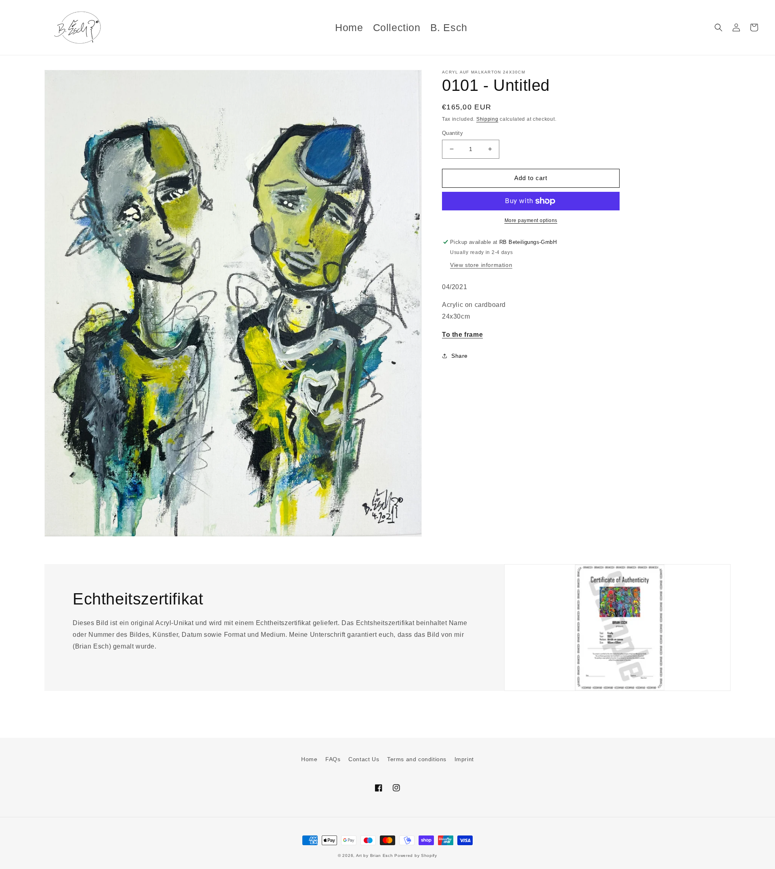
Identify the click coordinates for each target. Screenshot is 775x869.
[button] (718, 27)
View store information (481, 265)
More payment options (531, 220)
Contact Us (363, 759)
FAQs (332, 759)
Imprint (464, 759)
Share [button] (459, 356)
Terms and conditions (416, 759)
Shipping (487, 119)
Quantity (452, 133)
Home (309, 759)
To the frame (462, 334)
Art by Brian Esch (374, 855)
